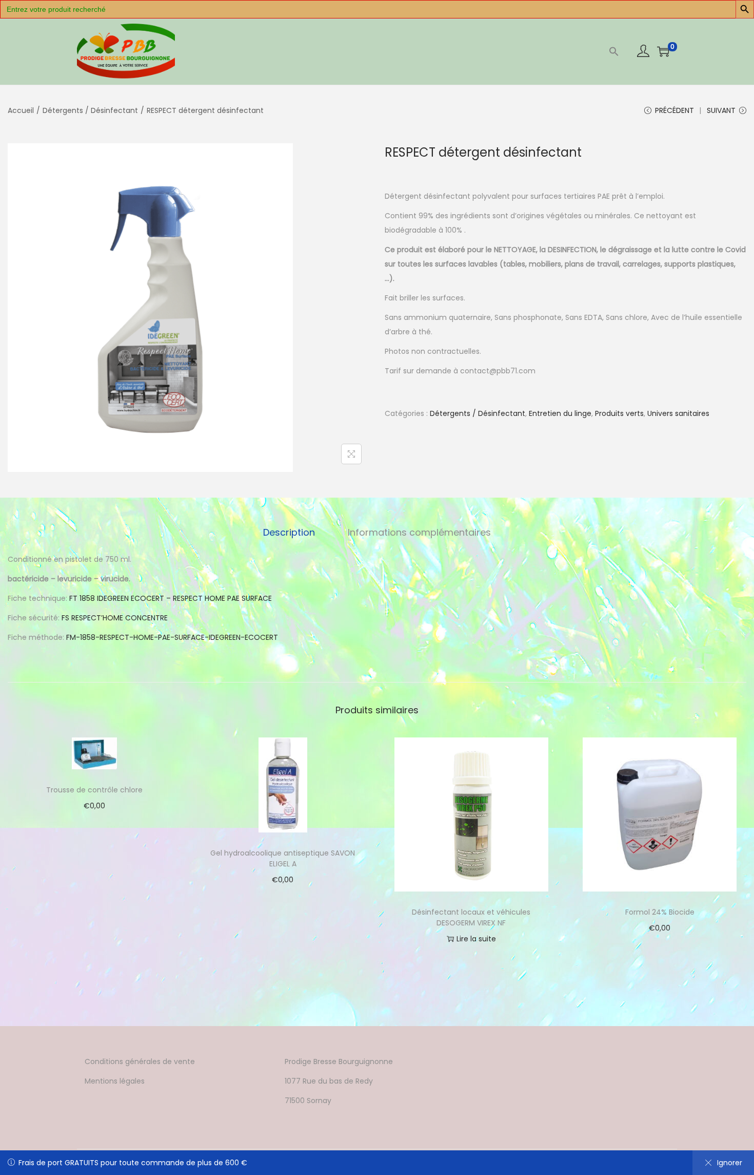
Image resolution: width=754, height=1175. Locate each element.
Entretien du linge (560, 413)
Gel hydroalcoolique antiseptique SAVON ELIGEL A (282, 858)
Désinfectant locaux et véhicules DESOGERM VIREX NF (471, 917)
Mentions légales (115, 1081)
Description (289, 532)
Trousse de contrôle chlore (94, 790)
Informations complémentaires (419, 532)
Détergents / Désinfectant (90, 110)
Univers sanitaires (678, 413)
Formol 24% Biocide (660, 912)
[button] (614, 51)
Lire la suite (476, 939)
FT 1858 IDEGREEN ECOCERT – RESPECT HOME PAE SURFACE (170, 598)
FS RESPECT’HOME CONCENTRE (115, 618)
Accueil (21, 110)
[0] (663, 51)
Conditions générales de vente (140, 1061)
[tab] (289, 532)
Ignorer (729, 1163)
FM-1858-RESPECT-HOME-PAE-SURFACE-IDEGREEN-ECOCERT (172, 637)
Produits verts (619, 413)
